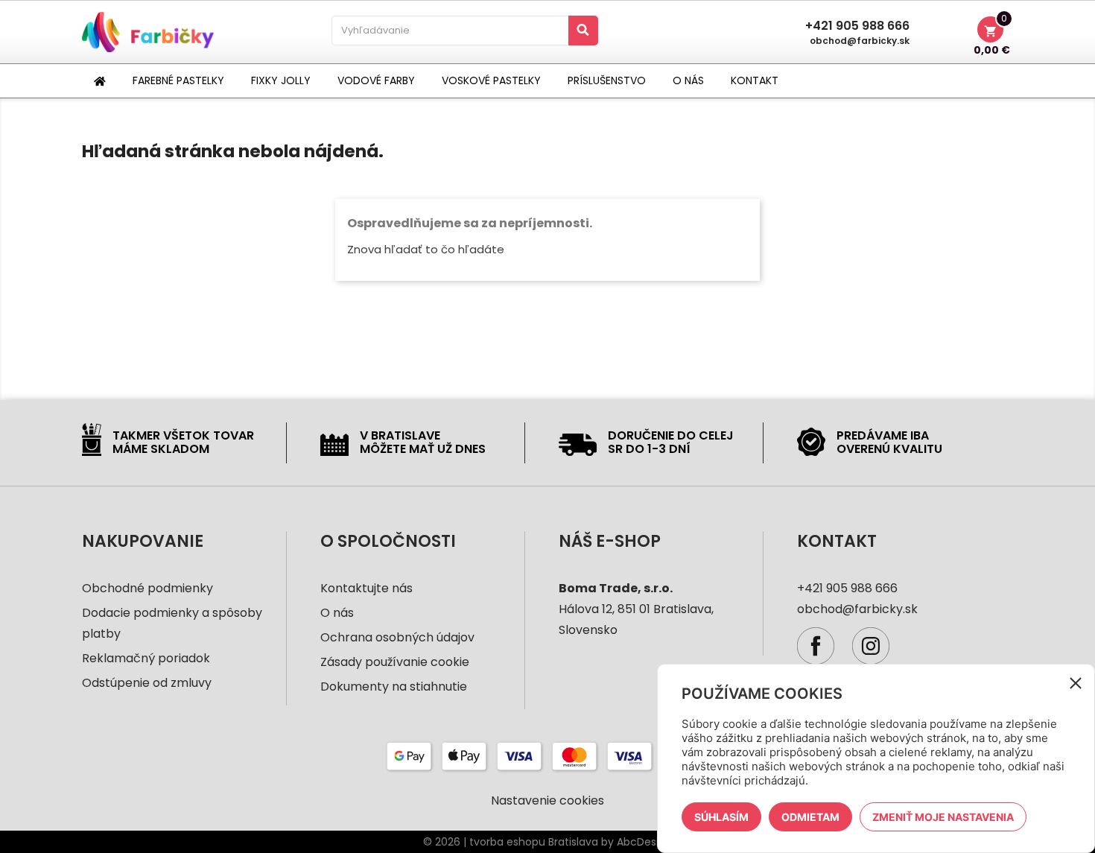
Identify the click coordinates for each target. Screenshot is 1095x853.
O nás (337, 612)
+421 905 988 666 (857, 26)
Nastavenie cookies (547, 800)
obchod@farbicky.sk (860, 40)
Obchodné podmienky (147, 588)
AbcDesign (644, 841)
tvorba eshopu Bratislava (533, 841)
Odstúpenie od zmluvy (147, 682)
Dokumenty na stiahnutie (393, 686)
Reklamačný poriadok (146, 658)
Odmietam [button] (810, 817)
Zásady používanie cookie (394, 661)
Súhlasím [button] (721, 817)
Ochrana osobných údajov (397, 637)
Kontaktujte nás (366, 588)
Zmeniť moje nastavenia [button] (943, 817)
